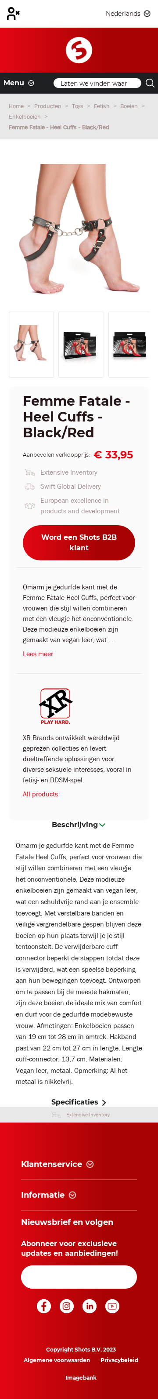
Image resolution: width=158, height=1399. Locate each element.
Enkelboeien (26, 116)
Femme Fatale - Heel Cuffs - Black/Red (59, 127)
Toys (78, 106)
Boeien (130, 106)
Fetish (102, 106)
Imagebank (81, 1377)
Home (17, 106)
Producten (48, 106)
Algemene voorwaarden (57, 1360)
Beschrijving (75, 825)
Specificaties (74, 1102)
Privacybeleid (119, 1360)
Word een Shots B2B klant (79, 542)
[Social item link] (45, 1311)
